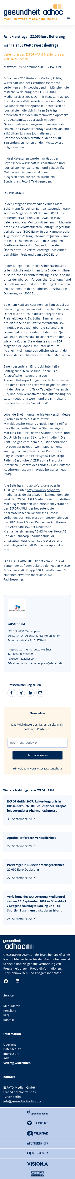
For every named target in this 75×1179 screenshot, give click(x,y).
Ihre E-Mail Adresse (24, 743)
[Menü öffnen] (68, 18)
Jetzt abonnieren (38, 755)
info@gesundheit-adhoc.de (22, 1101)
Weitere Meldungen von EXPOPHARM (28, 790)
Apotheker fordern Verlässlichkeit (31, 838)
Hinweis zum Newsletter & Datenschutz (37, 768)
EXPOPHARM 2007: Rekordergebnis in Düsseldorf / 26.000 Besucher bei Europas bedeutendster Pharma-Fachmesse (36, 806)
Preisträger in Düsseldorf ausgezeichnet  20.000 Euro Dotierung (36, 867)
